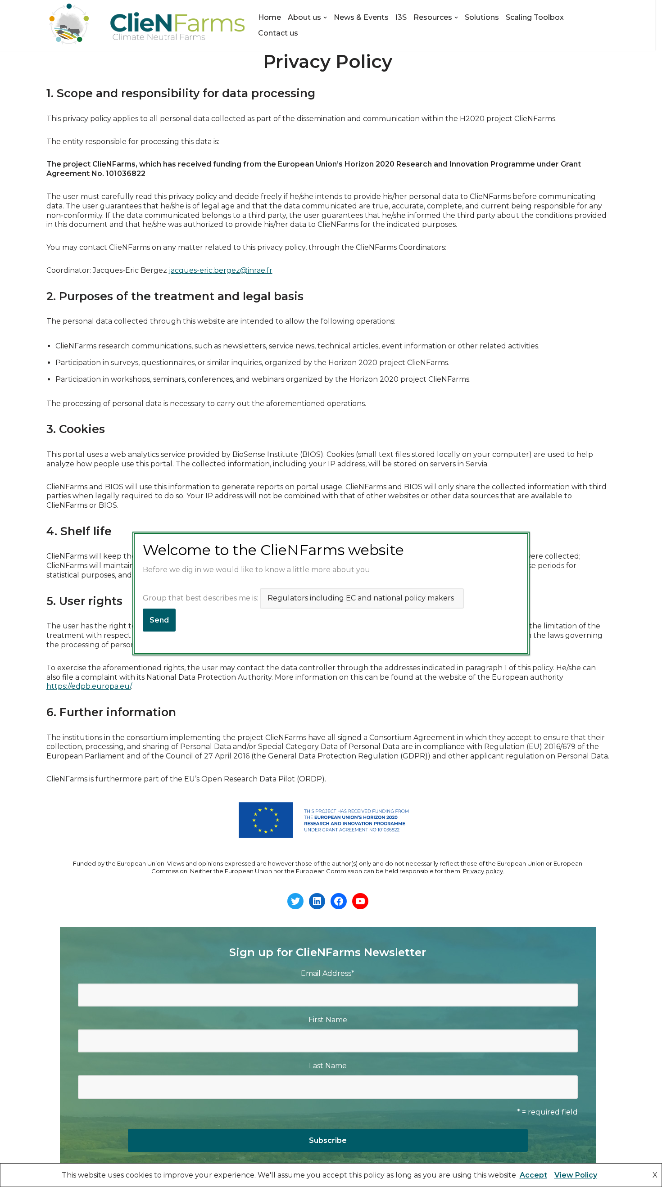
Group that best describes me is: (201, 598)
